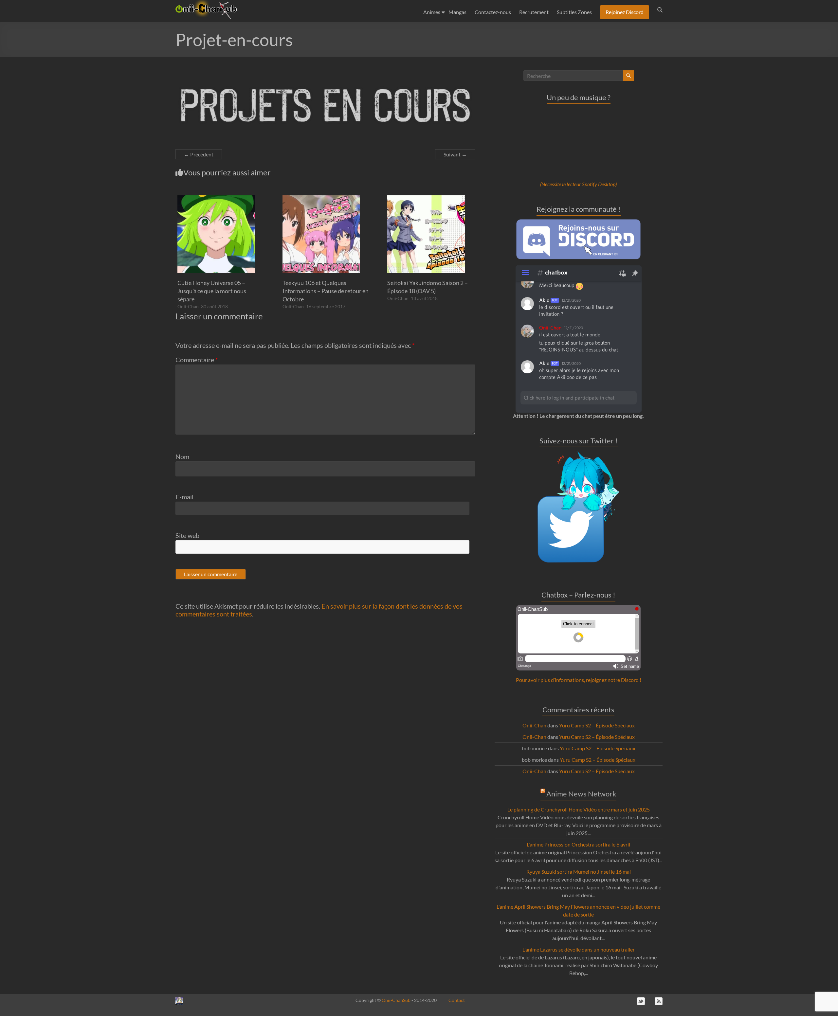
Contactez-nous (493, 12)
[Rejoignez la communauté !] (578, 222)
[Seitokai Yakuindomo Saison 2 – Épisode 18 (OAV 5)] (426, 198)
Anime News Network (581, 793)
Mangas (457, 12)
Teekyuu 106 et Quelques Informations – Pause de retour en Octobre (325, 291)
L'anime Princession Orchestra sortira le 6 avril (578, 844)
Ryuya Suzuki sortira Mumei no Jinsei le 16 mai (578, 871)
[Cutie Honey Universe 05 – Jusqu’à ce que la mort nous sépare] (216, 198)
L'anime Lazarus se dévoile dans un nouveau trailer (578, 949)
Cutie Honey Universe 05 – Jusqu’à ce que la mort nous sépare (211, 291)
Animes (431, 12)
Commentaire (196, 360)
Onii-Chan (188, 306)
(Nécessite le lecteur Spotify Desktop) (578, 184)
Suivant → (455, 154)
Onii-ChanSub (396, 1000)
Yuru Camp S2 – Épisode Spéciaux (597, 725)
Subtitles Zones (574, 12)
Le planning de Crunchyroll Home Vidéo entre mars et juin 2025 (578, 809)
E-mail (184, 497)
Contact (456, 1000)
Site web (187, 535)
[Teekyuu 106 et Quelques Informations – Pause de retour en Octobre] (321, 198)
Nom (182, 456)
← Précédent (198, 154)
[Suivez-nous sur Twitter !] (578, 455)
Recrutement (534, 12)
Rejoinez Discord (625, 12)
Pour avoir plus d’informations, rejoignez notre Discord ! (578, 680)
